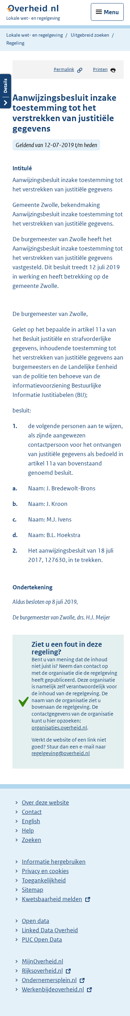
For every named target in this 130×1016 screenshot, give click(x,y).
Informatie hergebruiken (54, 861)
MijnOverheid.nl (42, 961)
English (31, 821)
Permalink (64, 69)
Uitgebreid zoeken (90, 35)
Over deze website (45, 802)
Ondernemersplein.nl (49, 980)
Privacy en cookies (45, 871)
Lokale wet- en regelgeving (34, 35)
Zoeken (31, 840)
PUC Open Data (42, 939)
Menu (111, 12)
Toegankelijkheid (44, 880)
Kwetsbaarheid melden (52, 899)
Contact (32, 812)
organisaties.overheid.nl (59, 727)
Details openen (5, 91)
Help (28, 830)
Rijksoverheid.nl (42, 970)
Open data (35, 921)
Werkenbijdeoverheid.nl (53, 989)
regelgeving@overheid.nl (61, 753)
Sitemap (32, 889)
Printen (100, 69)
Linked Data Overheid (50, 930)
